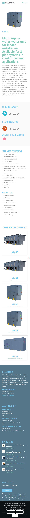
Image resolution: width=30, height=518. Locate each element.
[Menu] (26, 3)
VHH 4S (15, 304)
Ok (15, 515)
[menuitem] (22, 3)
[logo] (12, 3)
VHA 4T (15, 278)
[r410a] (4, 139)
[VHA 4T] (15, 266)
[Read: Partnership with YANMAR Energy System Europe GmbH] (3, 457)
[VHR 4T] (15, 345)
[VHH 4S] (15, 292)
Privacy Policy (16, 494)
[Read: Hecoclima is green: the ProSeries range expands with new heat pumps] (3, 451)
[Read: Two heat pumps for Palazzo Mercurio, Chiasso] (3, 463)
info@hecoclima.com (8, 395)
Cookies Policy (11, 512)
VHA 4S (15, 252)
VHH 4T (15, 330)
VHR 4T (15, 356)
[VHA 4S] (15, 240)
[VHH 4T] (15, 318)
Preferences (19, 512)
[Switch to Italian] (28, 258)
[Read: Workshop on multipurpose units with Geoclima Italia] (3, 469)
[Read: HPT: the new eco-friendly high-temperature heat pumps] (3, 445)
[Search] (22, 3)
